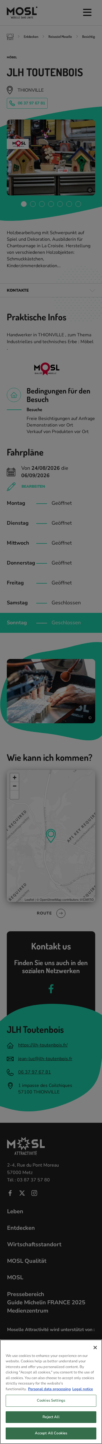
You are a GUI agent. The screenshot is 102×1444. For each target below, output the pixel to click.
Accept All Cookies (51, 1433)
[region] (51, 1392)
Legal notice (82, 1389)
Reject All (50, 1417)
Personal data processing (49, 1389)
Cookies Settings (51, 1400)
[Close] (95, 1347)
